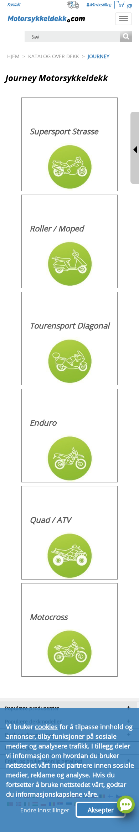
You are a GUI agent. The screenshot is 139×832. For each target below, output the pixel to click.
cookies (46, 726)
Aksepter (101, 810)
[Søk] (126, 37)
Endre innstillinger (45, 810)
